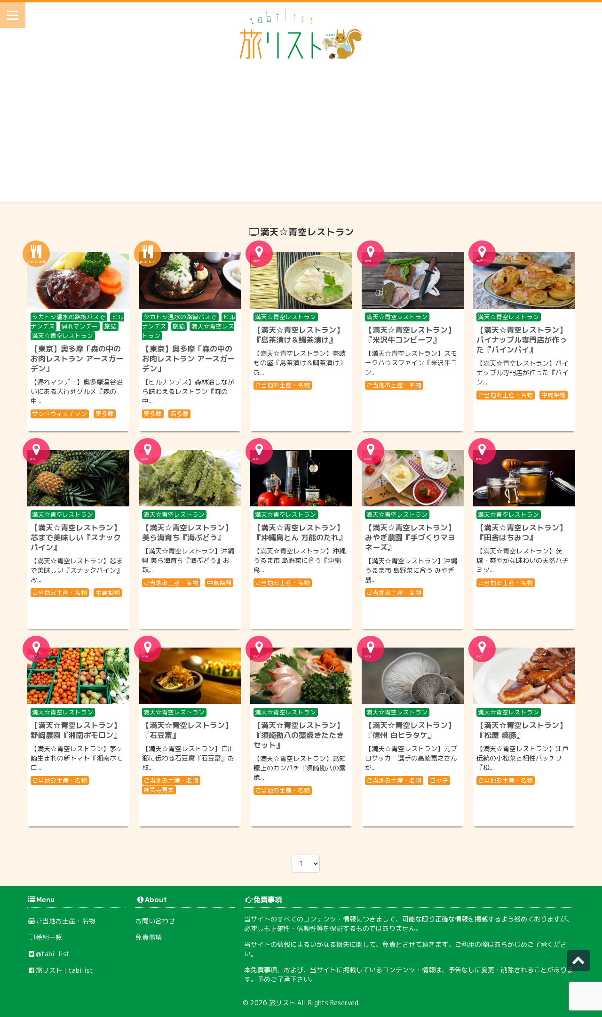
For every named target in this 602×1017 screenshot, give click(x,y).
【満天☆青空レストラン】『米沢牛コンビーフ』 (410, 335)
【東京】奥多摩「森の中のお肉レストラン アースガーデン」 (77, 359)
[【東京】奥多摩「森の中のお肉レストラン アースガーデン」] (78, 280)
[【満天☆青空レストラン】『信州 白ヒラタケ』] (413, 676)
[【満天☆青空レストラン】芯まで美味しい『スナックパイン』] (78, 478)
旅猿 (110, 326)
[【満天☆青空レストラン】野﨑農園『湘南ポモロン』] (78, 676)
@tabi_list (53, 953)
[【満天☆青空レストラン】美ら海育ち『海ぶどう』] (190, 478)
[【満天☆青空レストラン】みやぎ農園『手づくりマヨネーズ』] (413, 478)
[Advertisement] (301, 136)
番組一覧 (49, 937)
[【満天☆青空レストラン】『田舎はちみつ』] (524, 478)
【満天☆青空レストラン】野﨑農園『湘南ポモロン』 (76, 730)
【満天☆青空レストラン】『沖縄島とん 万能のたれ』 (299, 532)
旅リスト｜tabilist (64, 970)
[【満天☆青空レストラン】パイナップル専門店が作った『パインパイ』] (524, 280)
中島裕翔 (553, 395)
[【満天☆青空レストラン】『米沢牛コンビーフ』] (413, 280)
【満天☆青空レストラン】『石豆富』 (187, 730)
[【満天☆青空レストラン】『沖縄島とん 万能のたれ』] (301, 478)
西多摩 (179, 413)
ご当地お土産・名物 (282, 385)
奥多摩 (104, 413)
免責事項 (148, 937)
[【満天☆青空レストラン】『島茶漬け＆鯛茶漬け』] (301, 280)
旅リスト (282, 1002)
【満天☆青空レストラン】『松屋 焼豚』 (521, 730)
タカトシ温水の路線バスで (68, 316)
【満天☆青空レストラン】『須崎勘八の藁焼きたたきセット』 (298, 735)
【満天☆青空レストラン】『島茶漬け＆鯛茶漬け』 (298, 335)
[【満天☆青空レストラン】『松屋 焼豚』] (524, 676)
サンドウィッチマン (59, 413)
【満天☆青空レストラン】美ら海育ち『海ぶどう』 (187, 532)
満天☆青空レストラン (62, 335)
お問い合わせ (155, 920)
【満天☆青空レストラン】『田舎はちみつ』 (521, 532)
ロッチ (439, 780)
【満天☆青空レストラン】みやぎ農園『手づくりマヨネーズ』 (410, 537)
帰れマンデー (79, 326)
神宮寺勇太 (158, 789)
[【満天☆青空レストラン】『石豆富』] (190, 676)
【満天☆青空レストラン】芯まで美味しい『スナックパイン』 (76, 537)
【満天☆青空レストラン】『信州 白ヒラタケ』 (410, 730)
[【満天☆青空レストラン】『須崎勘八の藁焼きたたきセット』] (301, 676)
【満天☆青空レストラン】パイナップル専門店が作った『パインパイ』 (521, 340)
